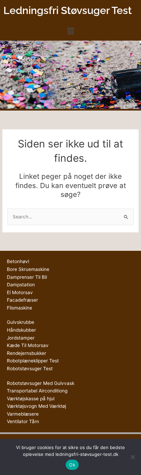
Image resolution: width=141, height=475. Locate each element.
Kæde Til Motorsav (28, 345)
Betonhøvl (18, 261)
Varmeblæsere (23, 414)
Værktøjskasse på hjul (30, 398)
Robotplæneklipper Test (33, 360)
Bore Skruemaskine (28, 269)
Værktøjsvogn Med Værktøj (36, 406)
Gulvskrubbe (20, 322)
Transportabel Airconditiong (37, 390)
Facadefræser (22, 300)
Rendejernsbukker (26, 353)
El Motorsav (20, 292)
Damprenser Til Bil (27, 277)
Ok (72, 464)
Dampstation (21, 284)
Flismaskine (19, 308)
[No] (132, 457)
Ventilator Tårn (23, 421)
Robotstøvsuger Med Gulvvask (40, 383)
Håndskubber (21, 330)
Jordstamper (21, 338)
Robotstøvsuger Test (30, 368)
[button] (70, 31)
